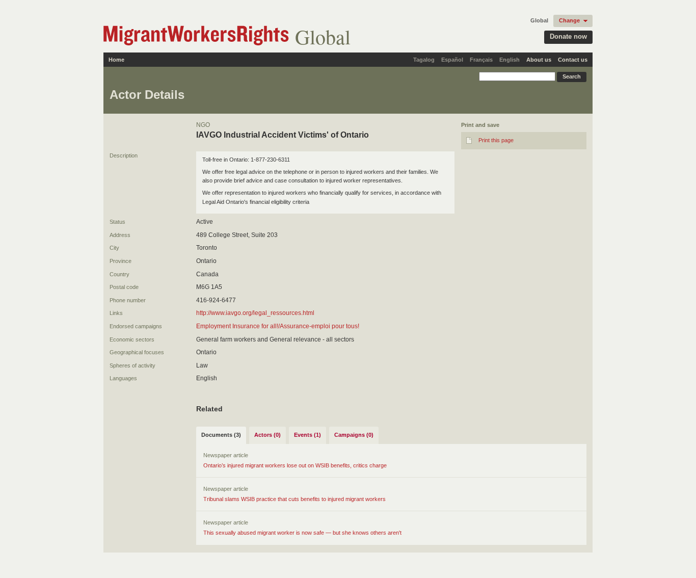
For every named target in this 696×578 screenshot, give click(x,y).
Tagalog (424, 60)
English (509, 60)
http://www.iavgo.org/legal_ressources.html (255, 313)
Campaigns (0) (353, 435)
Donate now (568, 36)
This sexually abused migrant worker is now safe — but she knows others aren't (302, 533)
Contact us (572, 60)
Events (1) (307, 435)
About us (538, 60)
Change (569, 20)
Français (481, 60)
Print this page (496, 140)
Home (116, 60)
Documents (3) (221, 435)
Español (452, 60)
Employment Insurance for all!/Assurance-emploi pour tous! (277, 326)
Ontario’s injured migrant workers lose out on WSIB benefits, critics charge (295, 465)
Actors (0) (267, 435)
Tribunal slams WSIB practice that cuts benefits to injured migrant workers (294, 499)
